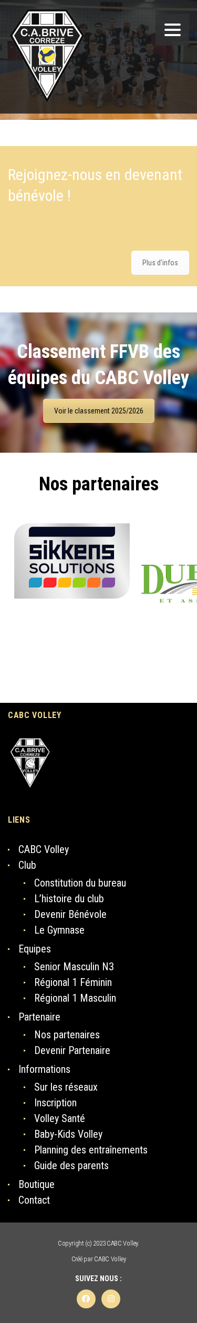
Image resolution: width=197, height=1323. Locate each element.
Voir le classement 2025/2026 (98, 411)
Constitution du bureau (80, 883)
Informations (44, 1069)
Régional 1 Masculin (75, 998)
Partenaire (39, 1017)
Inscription (55, 1102)
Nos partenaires (99, 484)
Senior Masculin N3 (74, 966)
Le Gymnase (59, 930)
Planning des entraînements (91, 1149)
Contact (34, 1200)
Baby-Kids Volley (68, 1134)
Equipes (34, 949)
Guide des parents (71, 1165)
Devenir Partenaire (72, 1050)
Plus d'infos (160, 263)
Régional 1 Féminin (73, 982)
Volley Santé (59, 1118)
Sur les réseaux (66, 1087)
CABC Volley (43, 849)
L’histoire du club (69, 898)
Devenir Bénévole (70, 914)
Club (27, 865)
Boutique (36, 1184)
